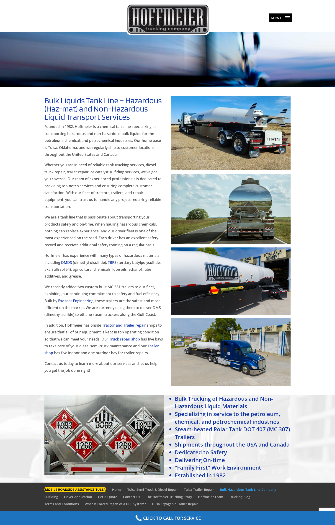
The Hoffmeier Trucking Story (169, 497)
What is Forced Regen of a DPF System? (115, 504)
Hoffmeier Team (210, 497)
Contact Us (131, 497)
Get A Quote (107, 497)
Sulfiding (51, 497)
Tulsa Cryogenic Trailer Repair (175, 504)
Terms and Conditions (61, 504)
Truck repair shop (124, 339)
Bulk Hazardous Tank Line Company (248, 489)
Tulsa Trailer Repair (199, 489)
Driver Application (78, 497)
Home (116, 489)
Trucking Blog (239, 497)
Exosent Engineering (75, 300)
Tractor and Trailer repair (124, 325)
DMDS (66, 262)
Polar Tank (228, 429)
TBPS (112, 262)
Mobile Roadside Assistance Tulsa (75, 489)
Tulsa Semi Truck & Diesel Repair (152, 489)
